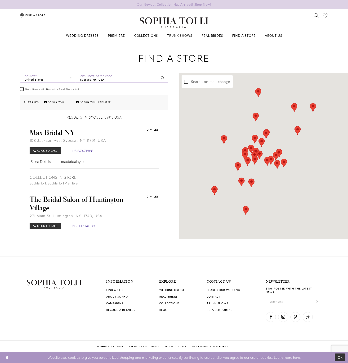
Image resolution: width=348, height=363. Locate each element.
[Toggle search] (316, 15)
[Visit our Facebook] (271, 317)
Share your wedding (223, 290)
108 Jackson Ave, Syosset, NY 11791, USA (68, 140)
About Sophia (117, 296)
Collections (169, 303)
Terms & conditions (144, 346)
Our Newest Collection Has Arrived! (174, 4)
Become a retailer (120, 310)
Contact (213, 296)
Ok (340, 357)
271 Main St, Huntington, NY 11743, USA (66, 215)
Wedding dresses (173, 290)
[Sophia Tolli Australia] (174, 22)
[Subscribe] (317, 301)
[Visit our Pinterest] (295, 317)
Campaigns (114, 303)
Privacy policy (176, 346)
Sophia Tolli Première (63, 183)
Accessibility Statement (210, 346)
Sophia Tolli (38, 183)
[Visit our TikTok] (308, 317)
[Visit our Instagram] (283, 317)
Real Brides (168, 296)
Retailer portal (219, 310)
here (296, 357)
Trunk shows (217, 303)
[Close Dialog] (7, 357)
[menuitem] (82, 35)
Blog (163, 310)
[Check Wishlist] (325, 15)
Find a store (116, 290)
